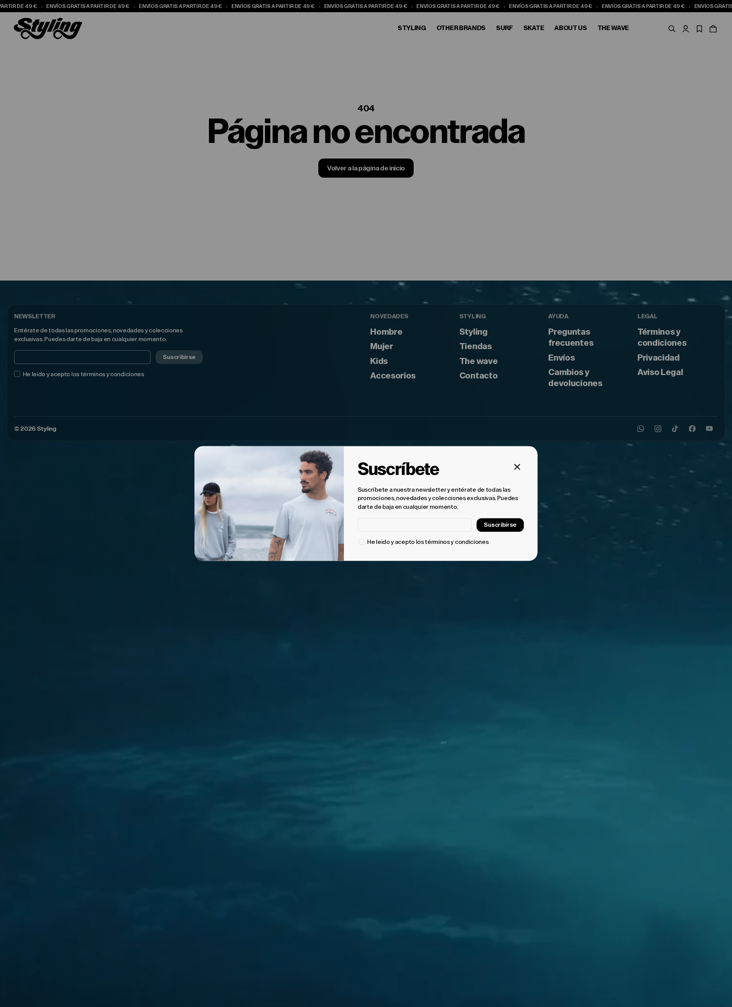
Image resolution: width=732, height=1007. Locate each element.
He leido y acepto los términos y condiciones (427, 542)
